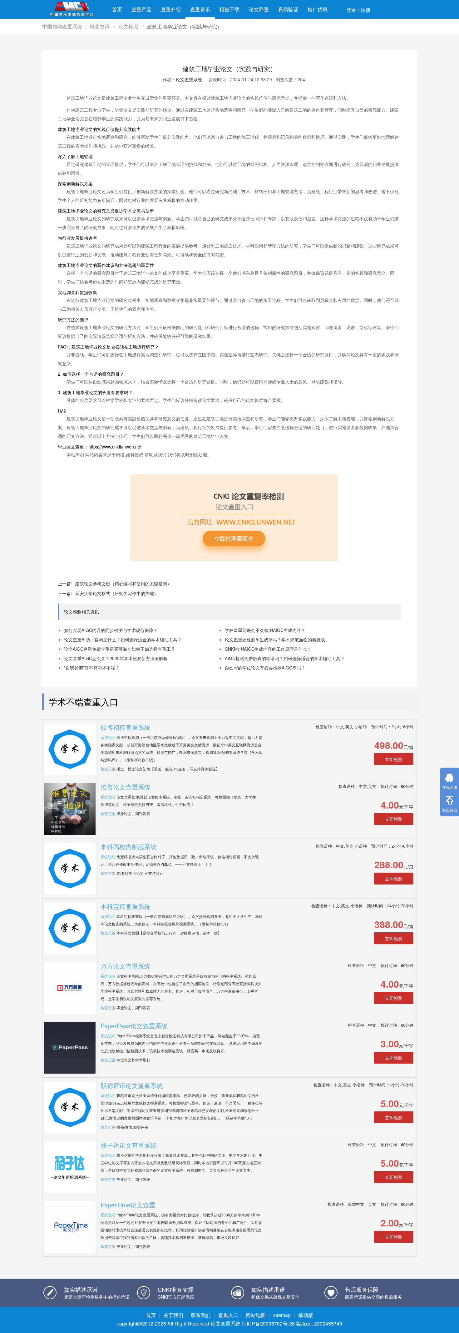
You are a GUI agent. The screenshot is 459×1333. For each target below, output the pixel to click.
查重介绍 (171, 9)
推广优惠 (318, 9)
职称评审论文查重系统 (132, 1085)
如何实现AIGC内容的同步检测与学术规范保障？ (111, 630)
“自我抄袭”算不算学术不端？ (92, 667)
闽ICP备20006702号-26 (268, 1323)
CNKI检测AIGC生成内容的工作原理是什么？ (268, 649)
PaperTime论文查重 (128, 1204)
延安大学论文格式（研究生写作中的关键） (116, 593)
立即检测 (393, 759)
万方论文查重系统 (126, 965)
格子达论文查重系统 (129, 1145)
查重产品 (141, 9)
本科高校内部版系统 (129, 846)
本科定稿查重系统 (126, 906)
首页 (117, 9)
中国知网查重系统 (62, 26)
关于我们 (173, 1315)
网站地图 (256, 1315)
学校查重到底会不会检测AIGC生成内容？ (265, 630)
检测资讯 (100, 26)
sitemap (282, 1315)
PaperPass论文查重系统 (134, 1025)
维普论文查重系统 (126, 786)
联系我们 (201, 1315)
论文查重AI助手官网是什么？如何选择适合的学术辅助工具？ (123, 639)
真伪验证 (288, 9)
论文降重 (259, 9)
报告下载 (229, 9)
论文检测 (129, 26)
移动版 (305, 1315)
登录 (351, 9)
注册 (366, 9)
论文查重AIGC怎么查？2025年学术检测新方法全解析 (116, 658)
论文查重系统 (189, 79)
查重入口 (228, 1315)
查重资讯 (200, 9)
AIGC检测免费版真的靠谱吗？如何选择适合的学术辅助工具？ (285, 658)
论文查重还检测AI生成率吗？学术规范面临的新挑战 (275, 639)
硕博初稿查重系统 (126, 727)
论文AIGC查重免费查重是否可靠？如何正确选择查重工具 (119, 649)
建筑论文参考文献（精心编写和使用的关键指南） (123, 583)
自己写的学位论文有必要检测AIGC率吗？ (265, 667)
